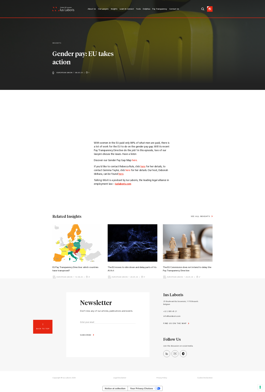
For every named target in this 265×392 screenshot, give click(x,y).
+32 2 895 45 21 (170, 311)
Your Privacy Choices (141, 388)
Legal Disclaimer (119, 378)
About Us (92, 9)
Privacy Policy (162, 378)
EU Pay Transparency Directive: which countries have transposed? (75, 269)
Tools (138, 9)
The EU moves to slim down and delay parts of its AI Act (132, 269)
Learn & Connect (127, 9)
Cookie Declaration (205, 378)
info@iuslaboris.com (171, 316)
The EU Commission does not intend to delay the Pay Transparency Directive (187, 269)
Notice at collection (115, 388)
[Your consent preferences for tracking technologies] (260, 387)
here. (134, 160)
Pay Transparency (159, 9)
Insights (114, 9)
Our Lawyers (103, 9)
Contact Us (174, 9)
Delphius (146, 9)
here (127, 170)
